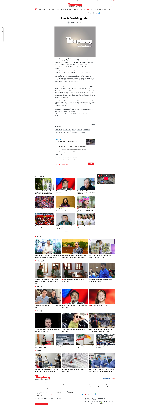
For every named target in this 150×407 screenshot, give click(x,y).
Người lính (81, 9)
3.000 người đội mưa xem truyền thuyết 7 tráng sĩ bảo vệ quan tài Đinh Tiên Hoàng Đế (65, 227)
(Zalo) (59, 392)
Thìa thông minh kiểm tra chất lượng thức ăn (70, 152)
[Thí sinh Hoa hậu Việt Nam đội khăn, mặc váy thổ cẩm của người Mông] (86, 202)
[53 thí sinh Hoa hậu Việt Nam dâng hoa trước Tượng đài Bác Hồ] (86, 219)
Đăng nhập (57, 157)
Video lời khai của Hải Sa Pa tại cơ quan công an (74, 280)
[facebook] (112, 1)
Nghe (2, 28)
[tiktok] (89, 394)
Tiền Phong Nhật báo (68, 0)
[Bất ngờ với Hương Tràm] (102, 296)
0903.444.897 (70, 392)
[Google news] (95, 394)
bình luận (96, 13)
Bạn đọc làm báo (42, 403)
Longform (72, 382)
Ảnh (54, 382)
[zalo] (92, 394)
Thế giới (62, 9)
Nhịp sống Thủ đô (38, 388)
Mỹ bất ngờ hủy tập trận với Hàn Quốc (64, 346)
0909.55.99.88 (55, 392)
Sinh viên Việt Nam (78, 0)
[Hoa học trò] (113, 379)
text (91, 13)
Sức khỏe (57, 9)
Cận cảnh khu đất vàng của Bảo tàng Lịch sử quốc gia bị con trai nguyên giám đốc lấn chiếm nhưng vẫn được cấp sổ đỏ (43, 193)
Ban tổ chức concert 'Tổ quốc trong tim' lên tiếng (64, 191)
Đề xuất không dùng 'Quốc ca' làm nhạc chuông (43, 226)
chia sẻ (88, 13)
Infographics (82, 382)
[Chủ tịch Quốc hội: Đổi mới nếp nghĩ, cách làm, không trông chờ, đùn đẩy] (75, 246)
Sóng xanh (49, 9)
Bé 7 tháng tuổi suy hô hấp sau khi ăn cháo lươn (74, 370)
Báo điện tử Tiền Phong (75, 5)
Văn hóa (88, 9)
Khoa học (101, 9)
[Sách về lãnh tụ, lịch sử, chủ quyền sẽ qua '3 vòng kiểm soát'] (65, 202)
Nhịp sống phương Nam (48, 388)
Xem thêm (114, 9)
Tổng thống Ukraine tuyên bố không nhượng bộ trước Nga (47, 330)
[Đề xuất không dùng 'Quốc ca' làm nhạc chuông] (44, 219)
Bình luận (2, 38)
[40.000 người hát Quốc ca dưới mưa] (44, 202)
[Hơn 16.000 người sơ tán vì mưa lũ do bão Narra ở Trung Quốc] (105, 339)
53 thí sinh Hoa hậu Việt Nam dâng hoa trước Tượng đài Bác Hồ (85, 226)
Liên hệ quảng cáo (55, 391)
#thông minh (59, 129)
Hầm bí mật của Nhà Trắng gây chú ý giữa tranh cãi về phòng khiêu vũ (101, 330)
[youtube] (114, 1)
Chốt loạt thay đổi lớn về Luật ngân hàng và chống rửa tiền (100, 256)
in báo (94, 13)
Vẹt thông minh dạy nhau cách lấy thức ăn (68, 141)
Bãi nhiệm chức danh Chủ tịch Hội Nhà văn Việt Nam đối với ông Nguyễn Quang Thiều (86, 192)
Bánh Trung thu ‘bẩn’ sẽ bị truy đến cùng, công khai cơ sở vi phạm (46, 370)
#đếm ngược (59, 132)
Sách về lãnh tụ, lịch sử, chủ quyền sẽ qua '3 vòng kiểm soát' (65, 209)
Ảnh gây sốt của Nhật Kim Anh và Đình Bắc (48, 306)
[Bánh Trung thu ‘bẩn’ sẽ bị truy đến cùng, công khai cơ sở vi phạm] (48, 360)
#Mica (73, 129)
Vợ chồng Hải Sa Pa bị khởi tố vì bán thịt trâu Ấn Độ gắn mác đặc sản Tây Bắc (47, 281)
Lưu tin (2, 34)
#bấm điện (79, 129)
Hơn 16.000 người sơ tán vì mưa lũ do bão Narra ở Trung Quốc (105, 346)
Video (110, 9)
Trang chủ (36, 9)
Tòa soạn (93, 0)
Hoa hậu (105, 9)
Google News (99, 13)
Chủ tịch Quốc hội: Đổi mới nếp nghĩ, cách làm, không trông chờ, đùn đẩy (74, 256)
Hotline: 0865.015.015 (58, 0)
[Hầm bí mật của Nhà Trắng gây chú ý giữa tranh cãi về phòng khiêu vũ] (102, 320)
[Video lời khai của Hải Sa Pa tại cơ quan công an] (75, 270)
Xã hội (40, 9)
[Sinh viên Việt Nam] (106, 379)
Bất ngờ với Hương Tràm (99, 305)
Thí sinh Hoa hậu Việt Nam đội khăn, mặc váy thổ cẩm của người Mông (85, 210)
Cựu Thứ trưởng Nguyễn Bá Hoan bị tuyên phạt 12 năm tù (100, 280)
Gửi (91, 163)
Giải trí (92, 9)
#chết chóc (66, 132)
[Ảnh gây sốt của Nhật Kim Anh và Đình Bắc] (48, 296)
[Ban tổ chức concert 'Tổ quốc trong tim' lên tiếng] (65, 184)
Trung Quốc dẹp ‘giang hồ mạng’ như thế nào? (74, 330)
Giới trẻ (66, 9)
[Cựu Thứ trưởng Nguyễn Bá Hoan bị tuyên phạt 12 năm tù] (102, 270)
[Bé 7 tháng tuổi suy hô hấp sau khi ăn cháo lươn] (75, 360)
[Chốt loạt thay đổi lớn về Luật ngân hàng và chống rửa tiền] (102, 246)
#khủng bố (82, 132)
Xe (84, 9)
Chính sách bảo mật (104, 391)
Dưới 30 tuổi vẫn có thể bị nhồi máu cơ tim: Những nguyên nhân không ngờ (101, 370)
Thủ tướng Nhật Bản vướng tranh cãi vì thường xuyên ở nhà (44, 346)
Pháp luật (71, 9)
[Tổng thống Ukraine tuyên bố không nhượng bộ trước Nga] (48, 320)
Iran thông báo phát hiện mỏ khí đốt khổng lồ (85, 346)
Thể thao (76, 9)
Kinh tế (43, 9)
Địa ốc (53, 9)
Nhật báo (46, 382)
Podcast (64, 382)
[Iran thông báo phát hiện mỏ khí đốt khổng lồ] (85, 339)
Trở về (2, 41)
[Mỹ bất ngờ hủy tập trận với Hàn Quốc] (65, 339)
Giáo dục (96, 9)
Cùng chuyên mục (41, 176)
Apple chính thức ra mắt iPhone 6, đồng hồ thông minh (72, 149)
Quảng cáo (98, 0)
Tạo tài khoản (65, 157)
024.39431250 (39, 395)
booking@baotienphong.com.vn (58, 394)
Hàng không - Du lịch (101, 386)
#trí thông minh (74, 132)
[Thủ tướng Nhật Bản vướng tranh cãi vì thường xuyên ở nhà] (44, 339)
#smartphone (87, 129)
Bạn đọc (89, 386)
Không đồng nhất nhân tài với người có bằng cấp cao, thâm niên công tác (48, 256)
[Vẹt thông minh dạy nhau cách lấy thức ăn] (90, 142)
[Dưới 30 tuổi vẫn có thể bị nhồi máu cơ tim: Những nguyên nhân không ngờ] (102, 360)
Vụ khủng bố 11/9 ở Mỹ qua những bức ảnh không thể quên (73, 146)
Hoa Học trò (86, 0)
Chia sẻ (2, 31)
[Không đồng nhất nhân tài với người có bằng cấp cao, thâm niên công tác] (48, 246)
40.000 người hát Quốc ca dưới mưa (44, 209)
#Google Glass (66, 129)
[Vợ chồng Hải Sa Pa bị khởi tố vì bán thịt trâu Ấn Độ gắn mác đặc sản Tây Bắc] (48, 270)
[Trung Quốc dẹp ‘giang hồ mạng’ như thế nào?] (75, 320)
